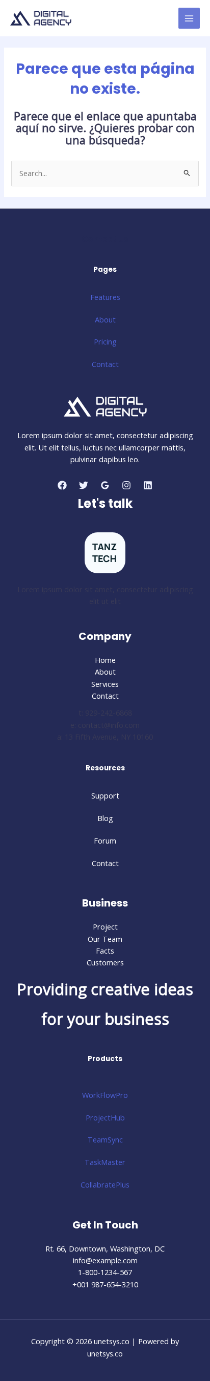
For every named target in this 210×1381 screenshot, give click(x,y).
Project (105, 926)
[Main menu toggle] (189, 18)
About (105, 319)
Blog (105, 818)
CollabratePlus (105, 1184)
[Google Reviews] (105, 485)
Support (105, 795)
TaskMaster (105, 1162)
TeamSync (105, 1139)
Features (105, 297)
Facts (105, 950)
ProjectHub (105, 1117)
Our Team (105, 939)
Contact (105, 364)
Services (105, 684)
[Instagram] (126, 485)
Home (105, 660)
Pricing (105, 341)
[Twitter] (83, 485)
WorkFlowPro (105, 1095)
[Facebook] (62, 485)
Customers (105, 962)
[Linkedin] (147, 485)
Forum (105, 840)
